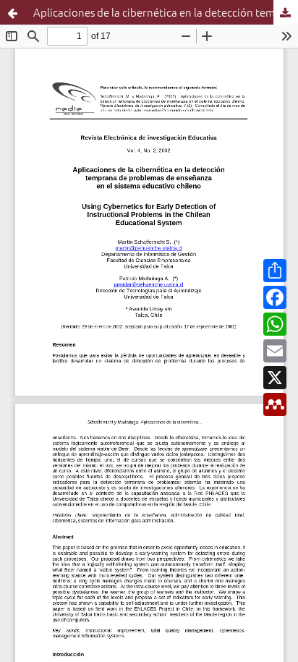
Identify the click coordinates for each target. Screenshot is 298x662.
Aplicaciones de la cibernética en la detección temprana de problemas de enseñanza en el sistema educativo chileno (165, 12)
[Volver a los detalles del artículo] (12, 12)
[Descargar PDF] (285, 12)
